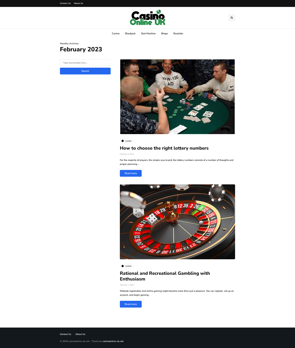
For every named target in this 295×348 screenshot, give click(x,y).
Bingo (164, 33)
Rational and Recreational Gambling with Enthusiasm (165, 276)
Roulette (178, 33)
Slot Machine (148, 33)
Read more (131, 173)
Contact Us (65, 3)
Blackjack (130, 33)
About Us (78, 3)
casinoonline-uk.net (113, 341)
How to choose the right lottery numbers (164, 148)
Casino (116, 33)
